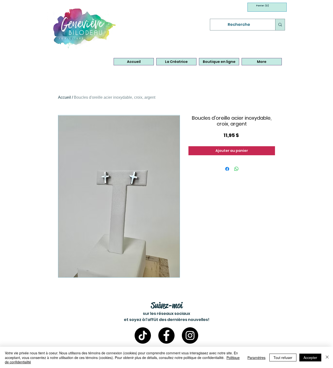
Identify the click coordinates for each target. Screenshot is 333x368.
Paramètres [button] (256, 357)
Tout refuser (283, 357)
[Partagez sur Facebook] (227, 169)
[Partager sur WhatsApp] (236, 169)
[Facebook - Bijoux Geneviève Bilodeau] (166, 335)
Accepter (310, 357)
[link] (261, 5)
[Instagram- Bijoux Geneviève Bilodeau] (190, 335)
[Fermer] (327, 357)
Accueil (64, 97)
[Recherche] (280, 24)
